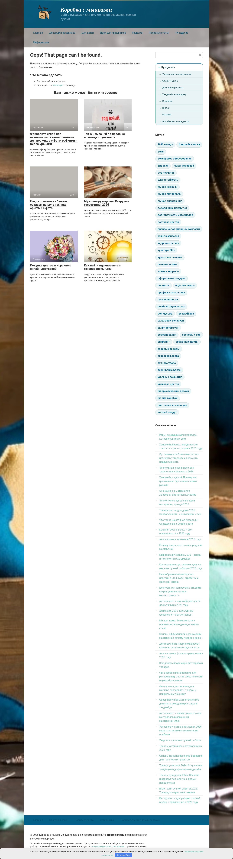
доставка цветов (168, 222)
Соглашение (107, 820)
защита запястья (168, 236)
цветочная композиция (172, 405)
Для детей (88, 32)
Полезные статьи (159, 32)
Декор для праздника (62, 32)
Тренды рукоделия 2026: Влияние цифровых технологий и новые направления (179, 779)
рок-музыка (165, 313)
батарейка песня (189, 144)
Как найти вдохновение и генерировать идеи (102, 267)
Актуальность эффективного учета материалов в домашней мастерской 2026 (180, 717)
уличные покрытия (170, 377)
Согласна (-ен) (123, 855)
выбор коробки (167, 187)
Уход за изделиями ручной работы (180, 740)
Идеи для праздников (113, 32)
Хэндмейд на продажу (174, 94)
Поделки (137, 32)
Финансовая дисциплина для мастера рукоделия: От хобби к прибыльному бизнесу (177, 690)
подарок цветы (185, 285)
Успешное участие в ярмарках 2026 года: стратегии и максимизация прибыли (180, 730)
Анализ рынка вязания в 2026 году (180, 539)
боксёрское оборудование (174, 158)
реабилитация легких (171, 306)
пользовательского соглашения (107, 846)
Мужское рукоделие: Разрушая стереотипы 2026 (106, 202)
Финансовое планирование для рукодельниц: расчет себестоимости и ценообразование (181, 676)
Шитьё (165, 107)
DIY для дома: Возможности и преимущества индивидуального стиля (179, 624)
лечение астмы (167, 264)
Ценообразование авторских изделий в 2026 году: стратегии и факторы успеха (178, 578)
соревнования (167, 334)
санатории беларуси (171, 320)
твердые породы (169, 349)
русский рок (186, 313)
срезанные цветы (187, 341)
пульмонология (168, 299)
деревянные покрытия (172, 208)
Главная (38, 32)
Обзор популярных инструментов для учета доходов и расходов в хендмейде (179, 703)
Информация (41, 42)
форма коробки (168, 398)
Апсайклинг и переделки (175, 121)
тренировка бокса (169, 370)
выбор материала (169, 193)
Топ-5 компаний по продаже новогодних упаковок (104, 135)
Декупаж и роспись (172, 87)
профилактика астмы (171, 292)
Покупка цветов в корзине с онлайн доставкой (50, 267)
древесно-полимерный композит (179, 229)
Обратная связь (58, 820)
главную (58, 85)
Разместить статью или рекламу (140, 820)
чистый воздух (167, 412)
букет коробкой (184, 165)
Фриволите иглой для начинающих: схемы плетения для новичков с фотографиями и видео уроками (54, 139)
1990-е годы (165, 144)
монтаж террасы (168, 271)
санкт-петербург (168, 327)
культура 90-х (166, 250)
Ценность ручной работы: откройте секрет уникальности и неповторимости (180, 591)
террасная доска (168, 356)
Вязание (166, 114)
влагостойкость (168, 179)
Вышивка (167, 101)
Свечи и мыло (170, 81)
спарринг (164, 341)
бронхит (163, 165)
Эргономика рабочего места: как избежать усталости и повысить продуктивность (179, 458)
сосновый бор (191, 334)
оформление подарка (171, 278)
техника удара (167, 363)
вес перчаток (166, 172)
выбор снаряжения (170, 201)
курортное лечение (170, 257)
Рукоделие (182, 32)
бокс (161, 151)
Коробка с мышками (86, 9)
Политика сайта (84, 820)
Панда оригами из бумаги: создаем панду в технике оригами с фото (49, 204)
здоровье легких (168, 243)
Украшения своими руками (176, 74)
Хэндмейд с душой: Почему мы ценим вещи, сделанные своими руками (178, 481)
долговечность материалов (175, 215)
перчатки (163, 285)
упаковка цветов (168, 384)
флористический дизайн (173, 391)
